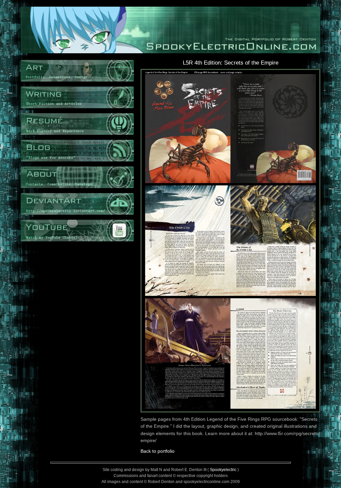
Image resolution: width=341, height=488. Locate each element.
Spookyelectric (223, 469)
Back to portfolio (157, 451)
